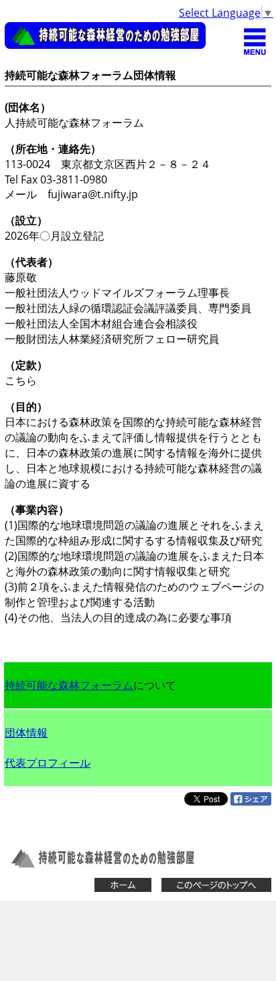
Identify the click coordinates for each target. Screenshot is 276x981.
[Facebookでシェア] (250, 801)
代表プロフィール (47, 762)
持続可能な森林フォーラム (69, 685)
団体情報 (26, 732)
